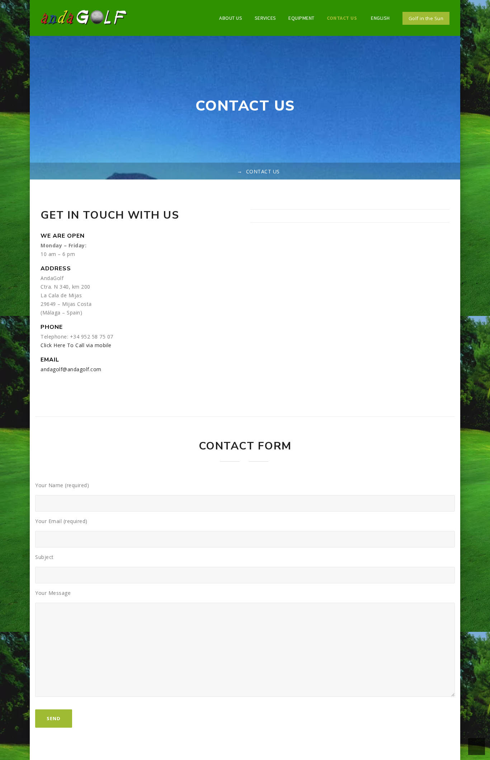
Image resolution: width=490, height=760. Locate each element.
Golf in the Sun (426, 18)
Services (265, 18)
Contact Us (342, 18)
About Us (230, 18)
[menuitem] (379, 18)
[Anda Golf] (84, 18)
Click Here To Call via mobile (76, 345)
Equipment (301, 18)
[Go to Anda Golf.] (230, 171)
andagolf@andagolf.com (71, 369)
